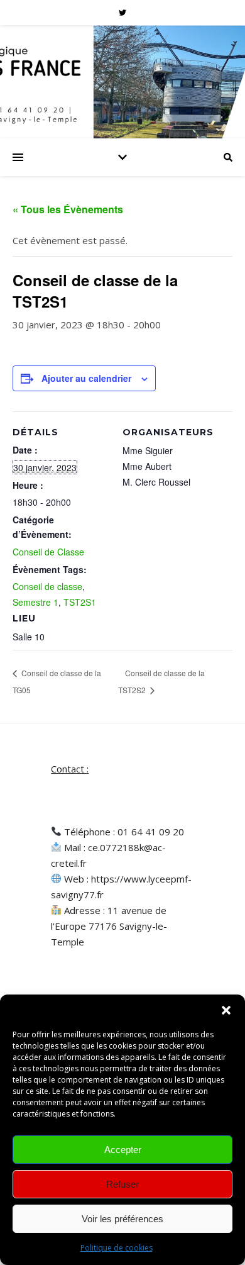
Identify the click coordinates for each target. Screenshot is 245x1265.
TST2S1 (79, 602)
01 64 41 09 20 (150, 831)
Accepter (122, 1149)
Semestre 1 (35, 602)
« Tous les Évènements (68, 209)
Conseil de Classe (48, 551)
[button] (226, 1010)
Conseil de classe (47, 586)
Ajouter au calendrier (86, 378)
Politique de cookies (116, 1247)
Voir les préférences (122, 1218)
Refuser (122, 1184)
